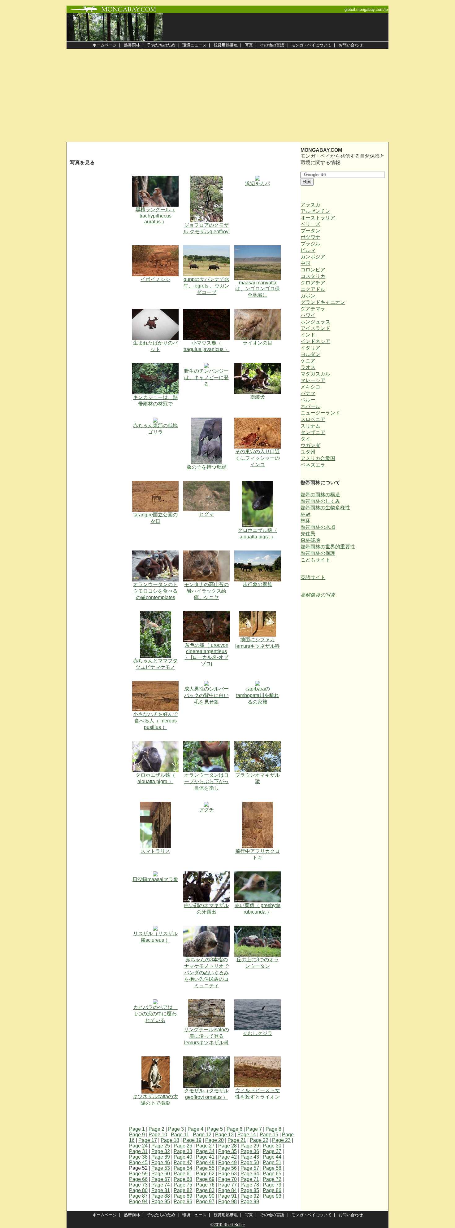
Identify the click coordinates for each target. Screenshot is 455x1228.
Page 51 (272, 1162)
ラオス (308, 367)
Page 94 (138, 1201)
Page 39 (160, 1157)
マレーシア (313, 380)
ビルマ (308, 250)
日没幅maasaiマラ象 (155, 879)
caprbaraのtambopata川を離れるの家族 (257, 695)
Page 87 (138, 1196)
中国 (305, 263)
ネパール (310, 406)
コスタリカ (313, 276)
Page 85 (249, 1190)
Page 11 (180, 1134)
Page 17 (147, 1140)
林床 (305, 520)
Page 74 (160, 1184)
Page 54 (183, 1168)
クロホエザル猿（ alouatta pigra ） (257, 533)
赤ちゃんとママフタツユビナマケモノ (155, 664)
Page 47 (183, 1162)
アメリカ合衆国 (318, 458)
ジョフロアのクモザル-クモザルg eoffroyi (206, 228)
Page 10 (158, 1134)
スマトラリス (155, 851)
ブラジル (310, 243)
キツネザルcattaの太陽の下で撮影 (155, 1100)
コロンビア (313, 269)
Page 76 (205, 1184)
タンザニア (313, 432)
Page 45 (138, 1162)
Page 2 (156, 1129)
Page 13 (224, 1134)
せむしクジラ (257, 1033)
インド (308, 334)
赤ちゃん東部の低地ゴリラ (155, 429)
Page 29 (249, 1145)
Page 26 (183, 1145)
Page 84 (227, 1190)
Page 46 (160, 1162)
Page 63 (227, 1173)
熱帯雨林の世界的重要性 (328, 546)
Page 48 (205, 1162)
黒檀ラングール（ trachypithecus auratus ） (155, 215)
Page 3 (176, 1129)
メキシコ (310, 386)
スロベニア (313, 419)
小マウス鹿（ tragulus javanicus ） (207, 346)
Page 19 (192, 1140)
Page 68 (183, 1179)
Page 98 (227, 1201)
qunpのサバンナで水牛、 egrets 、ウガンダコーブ (206, 286)
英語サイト (313, 577)
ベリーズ (310, 224)
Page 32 (160, 1151)
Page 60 (160, 1173)
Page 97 (205, 1201)
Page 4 (195, 1129)
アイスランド (315, 328)
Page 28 (227, 1145)
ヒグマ (206, 514)
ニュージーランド (320, 412)
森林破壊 (310, 540)
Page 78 (249, 1184)
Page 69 (205, 1179)
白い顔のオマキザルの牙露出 (206, 908)
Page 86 (272, 1190)
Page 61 (183, 1173)
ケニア (308, 360)
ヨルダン (310, 354)
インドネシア (315, 341)
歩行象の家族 (257, 584)
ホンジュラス (315, 321)
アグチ (206, 809)
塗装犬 (257, 397)
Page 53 (160, 1168)
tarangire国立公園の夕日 (155, 518)
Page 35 (227, 1151)
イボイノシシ (155, 279)
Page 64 (249, 1173)
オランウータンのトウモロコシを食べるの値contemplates (155, 591)
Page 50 (249, 1162)
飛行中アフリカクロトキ (257, 854)
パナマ (308, 393)
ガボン (308, 295)
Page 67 (160, 1179)
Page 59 (138, 1173)
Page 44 (272, 1157)
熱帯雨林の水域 (318, 527)
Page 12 (202, 1134)
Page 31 (138, 1151)
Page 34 (205, 1151)
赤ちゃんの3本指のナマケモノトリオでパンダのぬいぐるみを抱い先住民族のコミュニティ (206, 972)
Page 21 (237, 1140)
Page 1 (137, 1129)
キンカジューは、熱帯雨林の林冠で (155, 400)
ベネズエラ (313, 464)
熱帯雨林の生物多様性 (325, 507)
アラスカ (310, 204)
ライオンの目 (257, 342)
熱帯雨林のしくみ (320, 501)
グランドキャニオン (323, 302)
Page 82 (183, 1190)
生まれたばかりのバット (155, 346)
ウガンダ (310, 445)
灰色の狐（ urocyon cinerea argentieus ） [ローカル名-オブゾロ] (206, 654)
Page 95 (160, 1201)
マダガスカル (315, 373)
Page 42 (227, 1157)
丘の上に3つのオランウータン (257, 963)
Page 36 (249, 1151)
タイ (305, 438)
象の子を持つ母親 (206, 467)
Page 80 (138, 1190)
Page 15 (269, 1134)
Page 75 (183, 1184)
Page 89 (183, 1196)
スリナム (310, 425)
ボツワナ (310, 237)
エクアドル (313, 289)
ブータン (310, 230)
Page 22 (259, 1140)
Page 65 (272, 1173)
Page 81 (160, 1190)
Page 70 (227, 1179)
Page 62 (205, 1173)
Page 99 (249, 1201)
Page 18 (170, 1140)
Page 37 (272, 1151)
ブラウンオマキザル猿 (257, 778)
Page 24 (138, 1145)
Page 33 (183, 1151)
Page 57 (249, 1168)
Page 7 (254, 1129)
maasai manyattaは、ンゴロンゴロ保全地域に (257, 289)
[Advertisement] (227, 95)
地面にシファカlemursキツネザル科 (257, 643)
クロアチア (313, 282)
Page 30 (272, 1145)
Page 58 (272, 1168)
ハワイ (308, 315)
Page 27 (205, 1145)
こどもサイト (315, 559)
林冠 (305, 514)
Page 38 (138, 1157)
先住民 (308, 533)
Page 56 (227, 1168)
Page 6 (234, 1129)
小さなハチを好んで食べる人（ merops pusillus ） (155, 721)
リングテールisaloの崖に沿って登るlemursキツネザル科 (206, 1036)
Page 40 (183, 1157)
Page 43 (249, 1157)
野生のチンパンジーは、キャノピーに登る (206, 377)
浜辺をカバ (257, 183)
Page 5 (215, 1129)
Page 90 (205, 1196)
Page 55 (205, 1168)
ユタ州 (308, 451)
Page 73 (138, 1184)
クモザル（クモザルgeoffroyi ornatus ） (206, 1094)
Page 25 (160, 1145)
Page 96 (183, 1201)
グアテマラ (313, 308)
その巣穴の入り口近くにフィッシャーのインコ (257, 458)
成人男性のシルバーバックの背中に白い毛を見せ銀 (206, 695)
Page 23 (281, 1140)
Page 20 (214, 1140)
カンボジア (313, 256)
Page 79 (272, 1184)
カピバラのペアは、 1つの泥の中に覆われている (155, 1014)
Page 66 (138, 1179)
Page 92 (249, 1196)
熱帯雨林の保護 (318, 553)
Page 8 (273, 1129)
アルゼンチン (315, 211)
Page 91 (227, 1196)
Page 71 (249, 1179)
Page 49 (227, 1162)
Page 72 (272, 1179)
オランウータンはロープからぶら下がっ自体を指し (206, 781)
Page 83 (205, 1190)
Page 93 (272, 1196)
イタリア (310, 347)
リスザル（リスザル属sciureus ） (155, 937)
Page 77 (227, 1184)
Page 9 (137, 1134)
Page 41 (205, 1157)
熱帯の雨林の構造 (320, 494)
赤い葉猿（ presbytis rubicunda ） (257, 908)
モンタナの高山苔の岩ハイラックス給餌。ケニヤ (206, 591)
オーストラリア (318, 217)
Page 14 (246, 1134)
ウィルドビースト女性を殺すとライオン (257, 1093)
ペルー (308, 399)
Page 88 (160, 1196)
